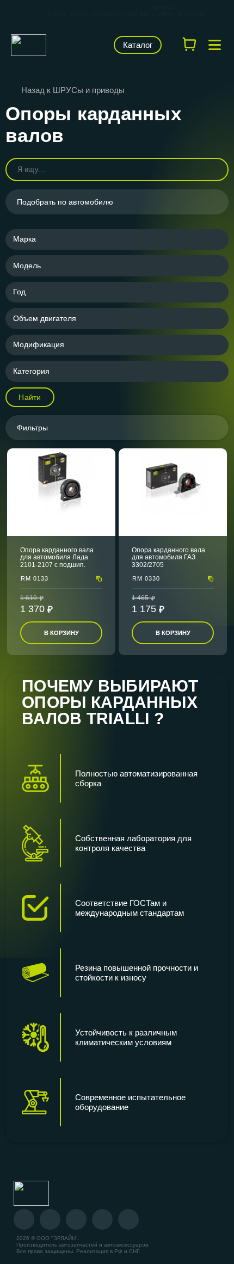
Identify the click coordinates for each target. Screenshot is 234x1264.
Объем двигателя (44, 318)
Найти (30, 397)
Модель (27, 265)
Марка (24, 239)
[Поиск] (215, 169)
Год (19, 291)
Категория (31, 371)
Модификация (38, 344)
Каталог (137, 45)
